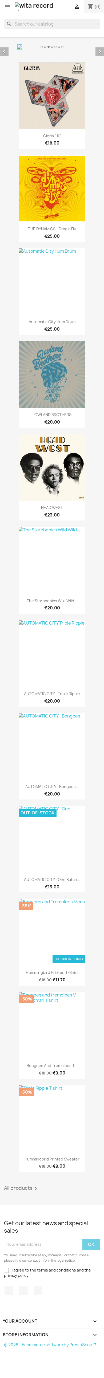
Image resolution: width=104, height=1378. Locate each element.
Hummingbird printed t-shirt (52, 972)
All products (21, 1188)
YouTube (23, 1290)
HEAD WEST (52, 507)
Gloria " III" (52, 135)
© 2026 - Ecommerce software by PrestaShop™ (50, 1345)
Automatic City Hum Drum (52, 321)
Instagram (38, 1290)
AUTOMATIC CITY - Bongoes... (52, 786)
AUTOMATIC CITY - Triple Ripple (52, 693)
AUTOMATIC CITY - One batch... (52, 879)
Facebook (9, 1290)
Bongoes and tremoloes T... (52, 1065)
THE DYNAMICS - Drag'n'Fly (52, 228)
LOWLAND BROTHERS (52, 414)
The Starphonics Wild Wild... (52, 600)
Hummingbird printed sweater (52, 1159)
